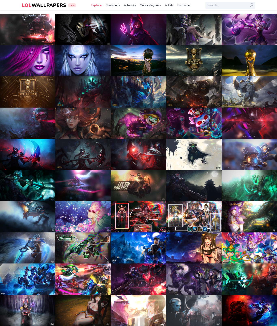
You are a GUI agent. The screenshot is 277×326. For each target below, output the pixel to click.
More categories (150, 5)
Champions (113, 5)
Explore (96, 5)
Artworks (130, 5)
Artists (169, 5)
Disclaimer (184, 5)
